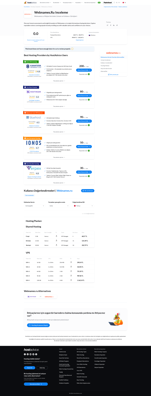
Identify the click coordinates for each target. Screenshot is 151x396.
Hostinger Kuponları (99, 361)
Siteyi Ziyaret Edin (83, 70)
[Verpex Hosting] (33, 168)
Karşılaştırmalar (67, 2)
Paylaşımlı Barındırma (83, 361)
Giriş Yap (42, 367)
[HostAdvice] (30, 2)
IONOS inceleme (34, 151)
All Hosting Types (81, 351)
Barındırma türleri (44, 2)
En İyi (51, 206)
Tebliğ (61, 372)
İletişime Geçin (63, 355)
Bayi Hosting (80, 380)
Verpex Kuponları (99, 367)
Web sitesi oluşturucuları (83, 383)
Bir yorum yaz (89, 190)
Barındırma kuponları (92, 2)
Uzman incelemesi (105, 60)
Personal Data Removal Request (65, 375)
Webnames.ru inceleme (51, 12)
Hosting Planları (105, 65)
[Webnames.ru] (28, 14)
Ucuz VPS (79, 370)
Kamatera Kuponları (99, 355)
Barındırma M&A (35, 384)
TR (125, 2)
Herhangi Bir (29, 206)
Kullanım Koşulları (64, 383)
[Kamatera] (33, 66)
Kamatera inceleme (34, 75)
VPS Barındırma (81, 367)
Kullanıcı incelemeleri (106, 63)
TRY (118, 2)
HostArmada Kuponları (100, 358)
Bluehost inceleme (34, 126)
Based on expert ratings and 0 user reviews (35, 40)
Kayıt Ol (29, 367)
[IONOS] (33, 143)
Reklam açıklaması (122, 6)
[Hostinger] (33, 92)
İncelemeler (56, 2)
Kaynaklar (78, 2)
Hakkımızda (62, 351)
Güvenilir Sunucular (82, 376)
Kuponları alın (84, 74)
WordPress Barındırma (83, 358)
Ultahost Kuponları (99, 364)
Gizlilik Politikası (63, 380)
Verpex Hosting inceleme (34, 176)
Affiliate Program (64, 361)
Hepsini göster (80, 40)
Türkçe (78, 206)
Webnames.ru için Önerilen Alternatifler (112, 57)
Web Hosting (80, 355)
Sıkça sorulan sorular (106, 68)
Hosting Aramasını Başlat (39, 325)
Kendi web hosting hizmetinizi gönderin (64, 365)
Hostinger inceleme (34, 100)
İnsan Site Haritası (64, 358)
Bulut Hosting (80, 373)
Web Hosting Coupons (100, 351)
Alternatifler (104, 71)
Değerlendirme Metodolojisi (110, 6)
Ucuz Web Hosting (82, 364)
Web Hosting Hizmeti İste (66, 369)
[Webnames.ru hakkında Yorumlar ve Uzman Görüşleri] (107, 25)
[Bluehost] (33, 117)
